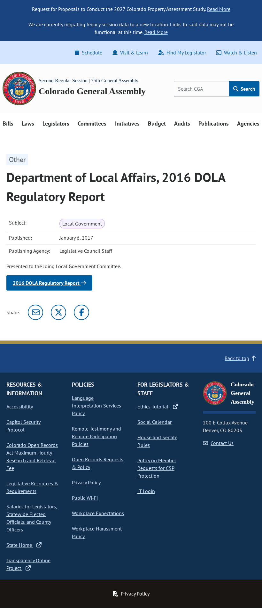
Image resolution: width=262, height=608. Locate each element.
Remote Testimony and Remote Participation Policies (96, 436)
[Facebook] (81, 312)
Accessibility (19, 406)
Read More (218, 9)
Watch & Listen (240, 52)
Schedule (92, 52)
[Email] (35, 312)
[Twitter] (58, 312)
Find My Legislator (186, 52)
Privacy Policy (86, 482)
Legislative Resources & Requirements (32, 487)
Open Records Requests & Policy (97, 463)
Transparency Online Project (28, 564)
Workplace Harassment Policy (97, 532)
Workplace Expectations (98, 513)
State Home (19, 545)
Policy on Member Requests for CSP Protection (156, 468)
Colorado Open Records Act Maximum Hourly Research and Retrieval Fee (32, 456)
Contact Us (222, 443)
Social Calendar (154, 422)
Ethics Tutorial (153, 406)
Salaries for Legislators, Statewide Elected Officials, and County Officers (31, 518)
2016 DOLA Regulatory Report (47, 283)
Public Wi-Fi (85, 498)
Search (247, 89)
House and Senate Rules (157, 441)
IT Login (146, 491)
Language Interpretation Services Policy (96, 405)
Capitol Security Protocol (23, 426)
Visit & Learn (134, 52)
